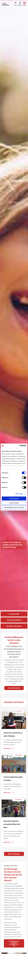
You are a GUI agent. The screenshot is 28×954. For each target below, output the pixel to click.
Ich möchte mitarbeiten (14, 620)
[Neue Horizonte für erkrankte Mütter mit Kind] (13, 808)
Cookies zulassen (14, 498)
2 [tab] (15, 849)
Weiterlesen (7, 748)
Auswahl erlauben (14, 503)
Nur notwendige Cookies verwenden (14, 507)
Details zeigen (19, 493)
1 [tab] (13, 849)
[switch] (24, 477)
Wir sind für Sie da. (14, 688)
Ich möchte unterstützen (14, 626)
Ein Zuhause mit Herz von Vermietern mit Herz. (14, 943)
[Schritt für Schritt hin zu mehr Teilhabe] (13, 720)
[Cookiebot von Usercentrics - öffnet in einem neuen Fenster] (19, 446)
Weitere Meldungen (14, 854)
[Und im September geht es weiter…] (13, 764)
